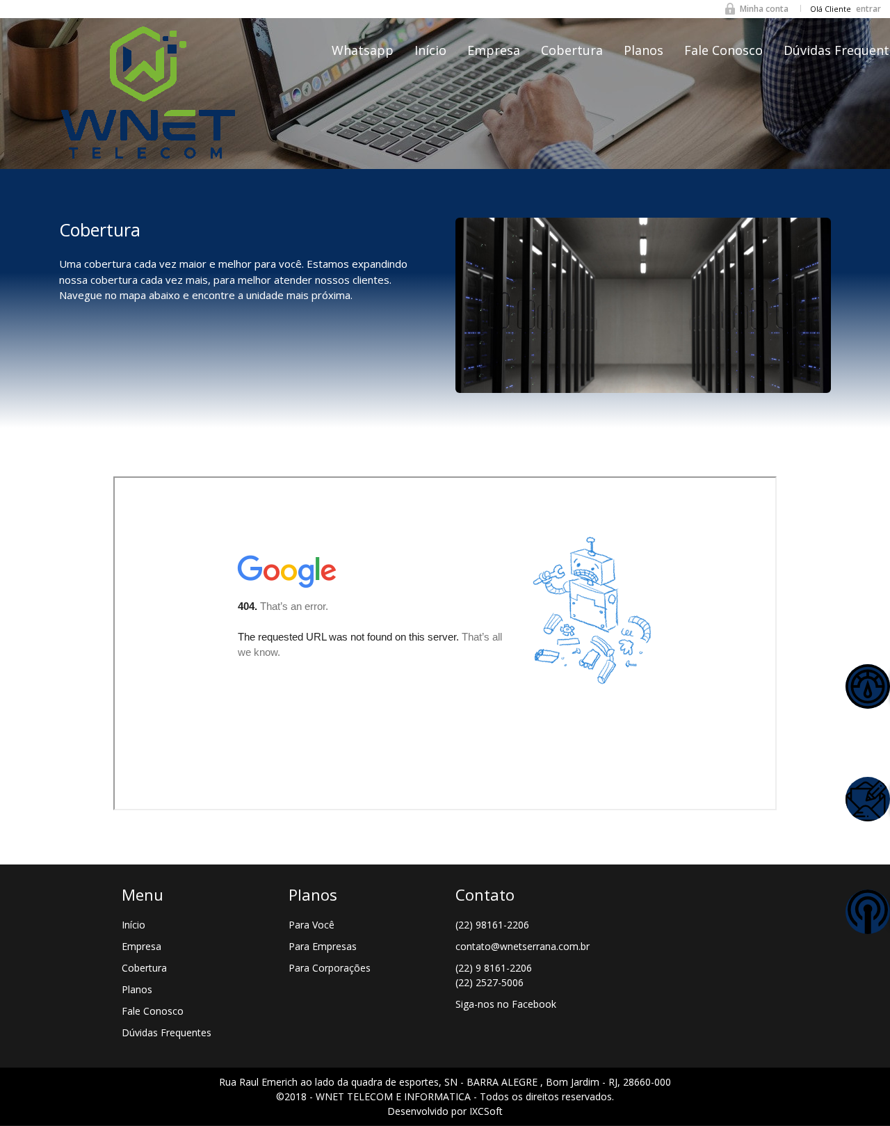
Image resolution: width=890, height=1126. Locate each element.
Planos (643, 50)
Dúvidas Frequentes (166, 1032)
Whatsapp (363, 50)
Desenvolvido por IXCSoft (445, 1111)
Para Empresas (323, 946)
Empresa (493, 50)
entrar (868, 9)
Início (430, 50)
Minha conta (764, 9)
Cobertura (572, 50)
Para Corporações (330, 967)
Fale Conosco (723, 50)
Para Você (311, 924)
